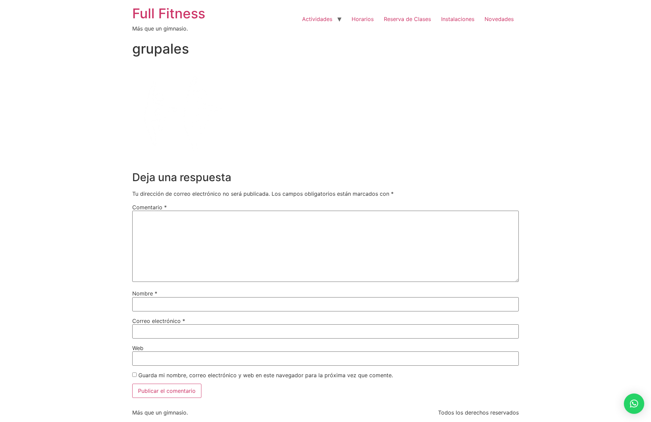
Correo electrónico (158, 321)
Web (137, 348)
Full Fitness (168, 13)
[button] (634, 404)
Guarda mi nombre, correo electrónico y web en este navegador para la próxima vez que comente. (265, 375)
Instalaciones (457, 19)
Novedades (499, 19)
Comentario (149, 207)
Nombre (144, 293)
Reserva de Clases (407, 19)
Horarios (363, 19)
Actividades (317, 19)
